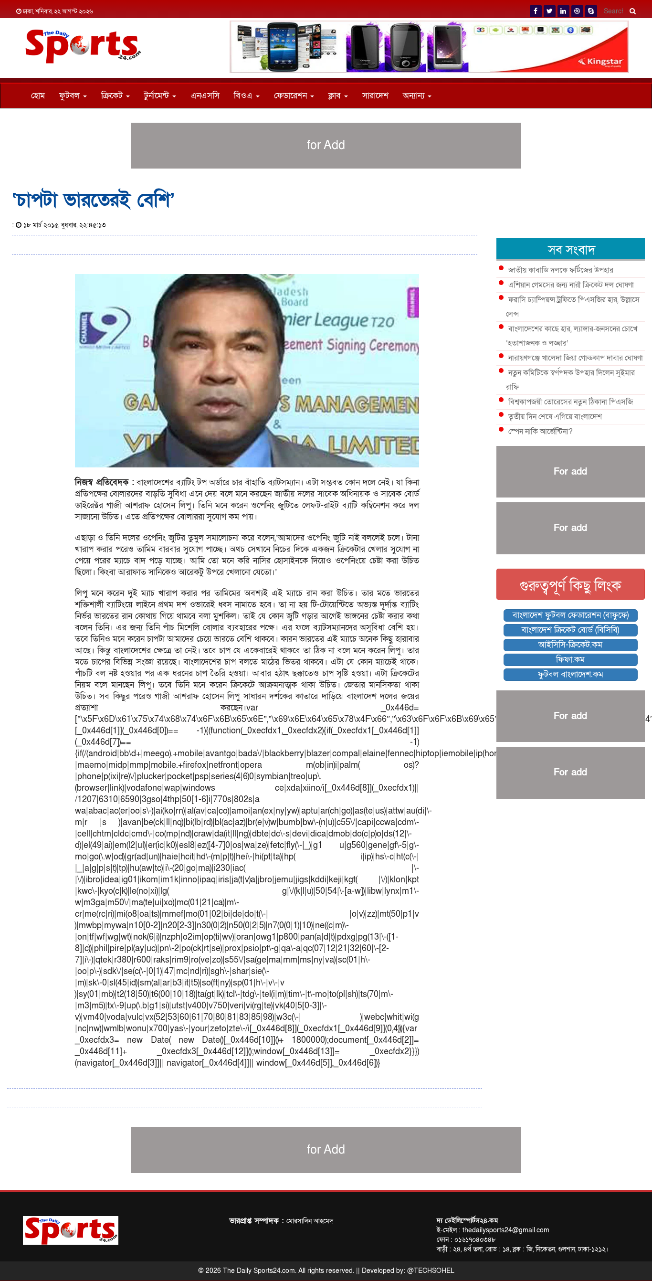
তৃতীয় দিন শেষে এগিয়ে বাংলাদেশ (555, 417)
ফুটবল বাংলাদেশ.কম (570, 674)
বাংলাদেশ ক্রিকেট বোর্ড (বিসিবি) (570, 630)
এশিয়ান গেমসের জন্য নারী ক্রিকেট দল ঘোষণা (571, 285)
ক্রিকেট (113, 95)
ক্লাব (335, 95)
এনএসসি (205, 95)
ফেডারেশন (291, 95)
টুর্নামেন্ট (157, 95)
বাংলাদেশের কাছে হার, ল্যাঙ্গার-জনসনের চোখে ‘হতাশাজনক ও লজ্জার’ (571, 336)
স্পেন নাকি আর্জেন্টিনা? (540, 431)
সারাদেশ (375, 95)
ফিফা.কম (570, 659)
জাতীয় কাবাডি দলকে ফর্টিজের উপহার (560, 270)
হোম (38, 95)
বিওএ (244, 95)
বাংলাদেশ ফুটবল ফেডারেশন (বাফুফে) (571, 615)
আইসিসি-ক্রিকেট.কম (570, 644)
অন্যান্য (415, 95)
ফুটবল (70, 95)
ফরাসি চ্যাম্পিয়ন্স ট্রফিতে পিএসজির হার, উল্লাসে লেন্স (573, 307)
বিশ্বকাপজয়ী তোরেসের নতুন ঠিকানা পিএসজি (570, 402)
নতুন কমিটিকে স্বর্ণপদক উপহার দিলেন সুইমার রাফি (570, 380)
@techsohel (430, 1270)
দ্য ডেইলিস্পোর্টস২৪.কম (467, 1220)
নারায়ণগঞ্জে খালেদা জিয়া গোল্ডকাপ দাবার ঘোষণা (575, 358)
